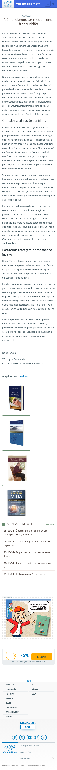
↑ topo (28, 681)
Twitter (22, 738)
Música (9, 698)
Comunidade (12, 712)
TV (33, 685)
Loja (34, 694)
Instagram (36, 738)
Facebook (14, 738)
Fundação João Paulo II (29, 746)
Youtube (29, 738)
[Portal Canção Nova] (8, 4)
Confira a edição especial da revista (28, 662)
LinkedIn (43, 738)
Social (9, 717)
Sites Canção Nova (53, 4)
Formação (11, 689)
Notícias (10, 694)
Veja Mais (50, 524)
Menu (48, 4)
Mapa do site (25, 752)
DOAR (28, 727)
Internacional (25, 758)
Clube (8, 703)
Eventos (10, 685)
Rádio (35, 689)
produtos (24, 376)
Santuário (11, 708)
